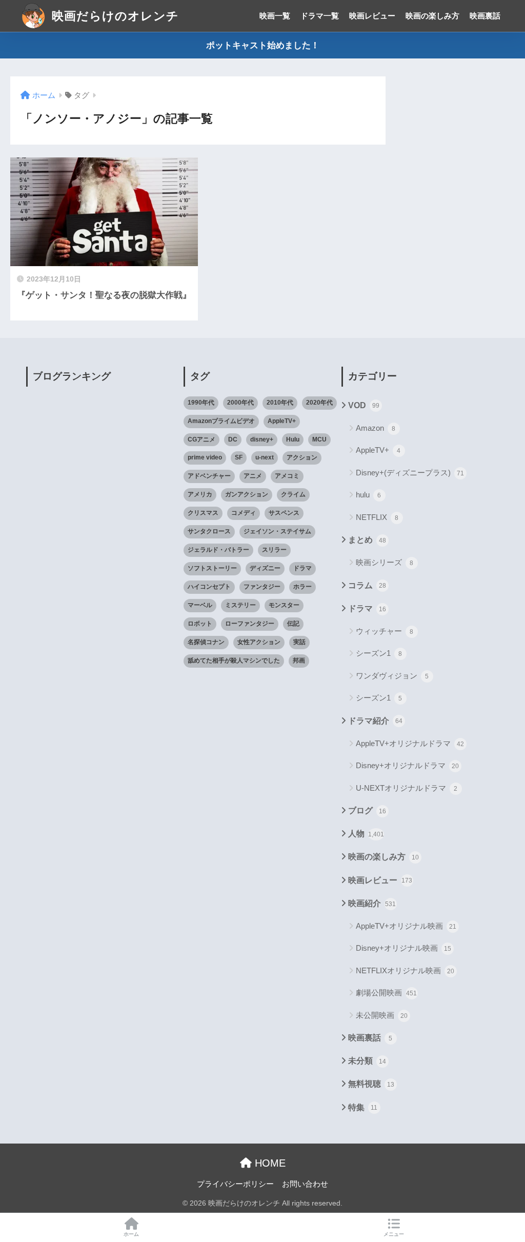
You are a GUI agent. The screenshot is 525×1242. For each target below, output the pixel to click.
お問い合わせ (305, 1184)
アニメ (253, 475)
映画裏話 (485, 15)
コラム (367, 585)
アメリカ (200, 494)
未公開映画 (382, 1015)
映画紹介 (372, 903)
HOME (269, 1163)
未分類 (367, 1060)
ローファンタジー (249, 623)
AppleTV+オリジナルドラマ (410, 743)
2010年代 (280, 402)
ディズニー (265, 568)
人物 (366, 833)
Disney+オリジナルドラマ (407, 765)
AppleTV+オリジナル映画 (406, 926)
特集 (363, 1107)
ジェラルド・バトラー (218, 549)
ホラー (302, 586)
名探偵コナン (206, 642)
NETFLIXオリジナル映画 (405, 970)
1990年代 (201, 402)
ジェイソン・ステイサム (277, 531)
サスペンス (284, 512)
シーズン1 (379, 653)
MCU (319, 439)
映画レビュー (372, 15)
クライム (293, 494)
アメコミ (287, 475)
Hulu (292, 439)
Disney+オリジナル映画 (403, 948)
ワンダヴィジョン (392, 675)
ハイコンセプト (209, 586)
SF (239, 457)
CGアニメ (201, 439)
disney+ (261, 439)
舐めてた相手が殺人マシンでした (234, 660)
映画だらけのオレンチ (113, 16)
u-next (264, 457)
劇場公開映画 (386, 992)
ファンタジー (262, 586)
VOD (363, 405)
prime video (205, 457)
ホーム (131, 1234)
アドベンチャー (209, 475)
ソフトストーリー (212, 568)
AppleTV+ (282, 421)
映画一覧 (274, 15)
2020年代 (319, 402)
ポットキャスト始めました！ (262, 45)
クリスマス (203, 512)
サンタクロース (209, 531)
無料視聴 (371, 1083)
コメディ (243, 512)
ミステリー (240, 605)
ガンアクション (246, 494)
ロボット (200, 623)
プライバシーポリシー (235, 1184)
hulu (368, 494)
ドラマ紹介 (375, 720)
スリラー (274, 549)
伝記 (293, 623)
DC (232, 439)
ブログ (367, 810)
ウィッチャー (385, 631)
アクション (302, 457)
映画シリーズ (385, 562)
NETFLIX (377, 517)
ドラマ (302, 568)
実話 (299, 642)
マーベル (200, 605)
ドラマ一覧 (319, 15)
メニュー (393, 1234)
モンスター (284, 605)
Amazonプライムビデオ (221, 421)
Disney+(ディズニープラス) (410, 472)
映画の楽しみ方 (432, 15)
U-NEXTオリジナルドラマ (407, 788)
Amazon (376, 428)
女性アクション (258, 642)
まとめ (367, 539)
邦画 (299, 660)
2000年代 (240, 402)
